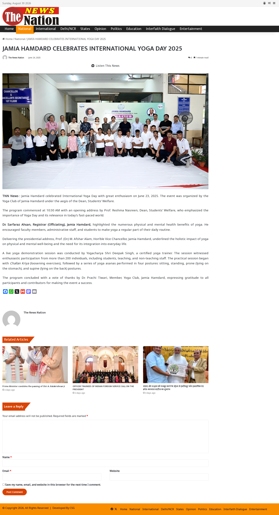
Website (115, 471)
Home (9, 29)
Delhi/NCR (68, 29)
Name (7, 457)
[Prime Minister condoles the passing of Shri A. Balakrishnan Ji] (35, 364)
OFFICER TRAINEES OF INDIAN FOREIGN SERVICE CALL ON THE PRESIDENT (103, 387)
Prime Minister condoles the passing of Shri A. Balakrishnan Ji (33, 386)
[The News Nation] (30, 16)
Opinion (100, 29)
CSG (72, 508)
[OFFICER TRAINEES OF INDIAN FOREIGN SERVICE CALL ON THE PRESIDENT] (105, 364)
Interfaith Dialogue (160, 29)
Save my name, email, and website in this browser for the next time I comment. (53, 484)
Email (6, 471)
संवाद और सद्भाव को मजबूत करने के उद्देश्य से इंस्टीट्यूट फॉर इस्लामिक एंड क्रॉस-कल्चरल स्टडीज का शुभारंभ (173, 387)
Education (133, 29)
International (46, 29)
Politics (116, 29)
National (24, 29)
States (85, 29)
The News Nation (16, 57)
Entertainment (191, 29)
